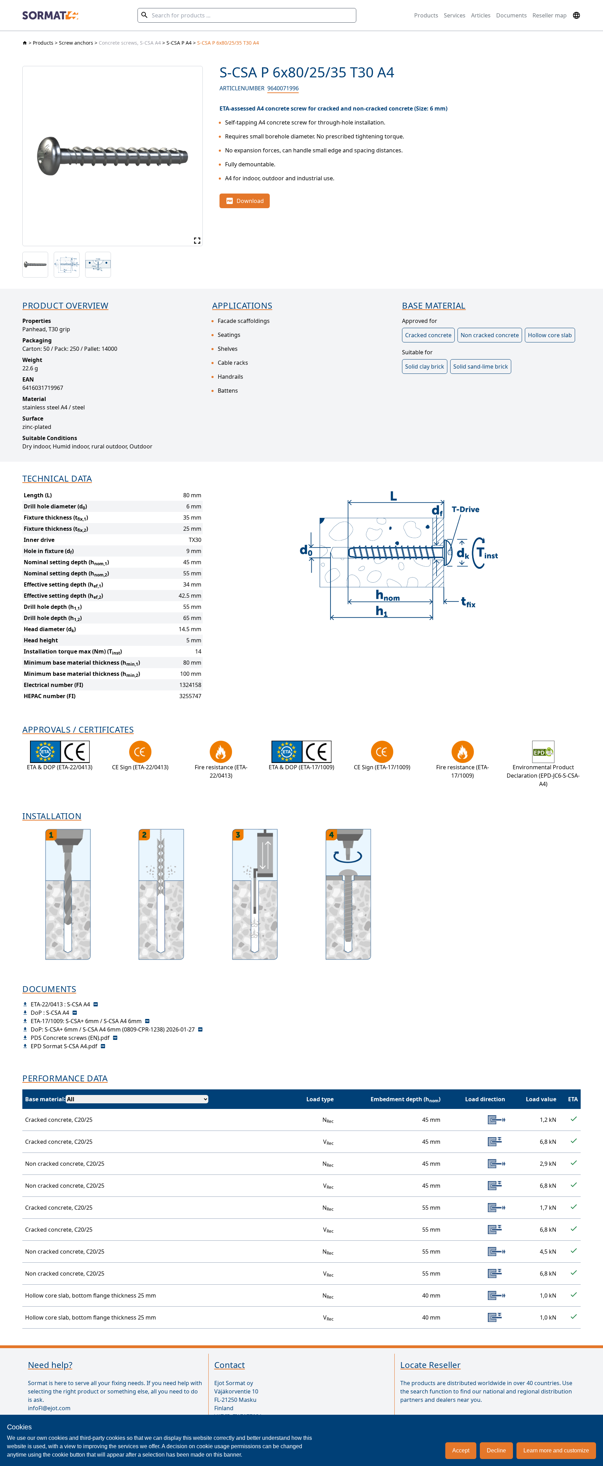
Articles (481, 15)
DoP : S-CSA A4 (50, 1013)
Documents (511, 15)
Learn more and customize (556, 1450)
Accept (460, 1450)
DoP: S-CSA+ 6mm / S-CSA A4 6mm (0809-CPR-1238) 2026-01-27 (113, 1029)
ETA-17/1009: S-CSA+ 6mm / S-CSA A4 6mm (86, 1021)
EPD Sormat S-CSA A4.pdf (64, 1046)
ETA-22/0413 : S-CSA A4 (60, 1004)
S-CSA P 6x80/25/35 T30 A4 (228, 42)
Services (455, 15)
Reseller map (550, 15)
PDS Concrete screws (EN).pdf (70, 1038)
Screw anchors (76, 42)
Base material (44, 1099)
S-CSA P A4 (179, 42)
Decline (496, 1450)
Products (426, 15)
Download (250, 201)
